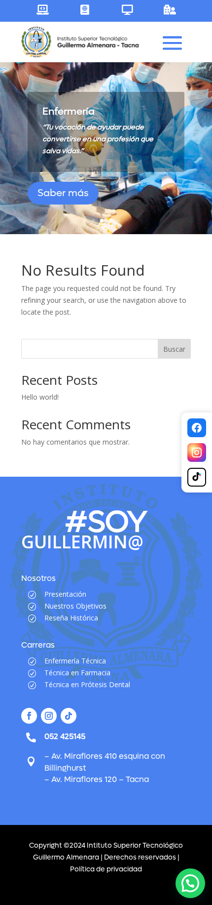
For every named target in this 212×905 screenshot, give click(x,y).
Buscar (174, 349)
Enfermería (68, 111)
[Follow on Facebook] (29, 716)
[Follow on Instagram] (49, 716)
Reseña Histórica (71, 617)
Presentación (65, 594)
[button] (190, 883)
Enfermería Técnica (75, 660)
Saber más (63, 193)
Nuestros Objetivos (75, 606)
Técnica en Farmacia (77, 672)
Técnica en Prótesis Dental (87, 684)
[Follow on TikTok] (68, 716)
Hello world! (40, 397)
